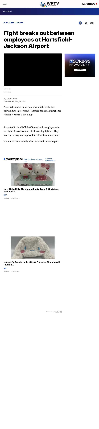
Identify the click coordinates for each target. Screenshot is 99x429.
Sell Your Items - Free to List (33, 160)
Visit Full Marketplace (50, 159)
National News (14, 22)
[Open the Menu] (4, 4)
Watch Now (89, 4)
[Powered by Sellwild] (58, 312)
